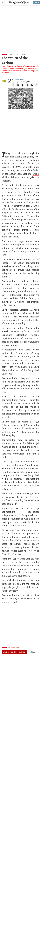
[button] (3, 2)
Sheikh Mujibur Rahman (14, 652)
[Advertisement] (20, 32)
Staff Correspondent (17, 80)
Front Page (20, 54)
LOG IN (37, 2)
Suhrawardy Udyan (18, 565)
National (11, 54)
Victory (31, 652)
